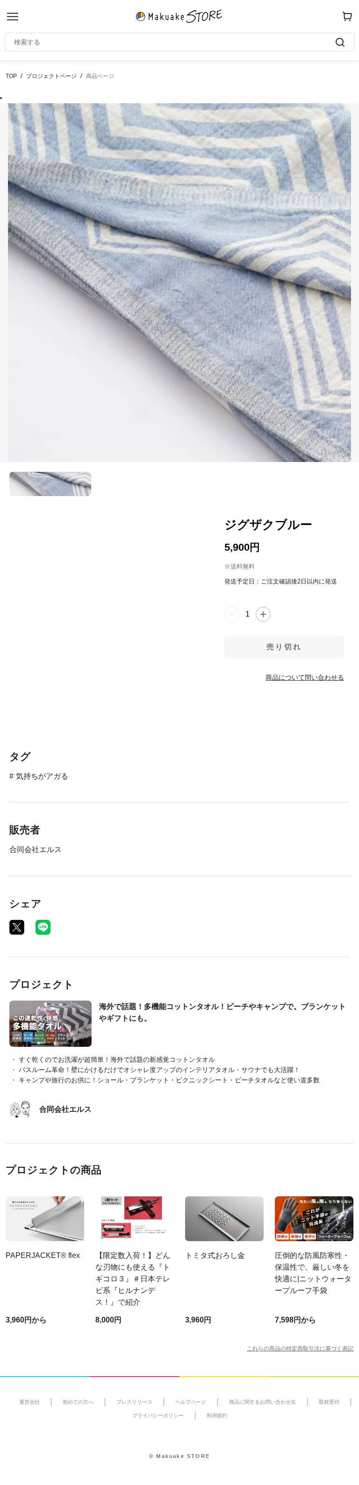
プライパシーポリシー (158, 1415)
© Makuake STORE (179, 1456)
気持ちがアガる (42, 776)
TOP (11, 76)
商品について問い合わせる (305, 677)
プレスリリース (134, 1402)
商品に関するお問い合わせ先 (262, 1402)
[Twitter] (16, 927)
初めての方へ (78, 1402)
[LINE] (43, 927)
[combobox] (175, 42)
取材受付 (329, 1402)
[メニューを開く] (13, 16)
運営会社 (29, 1402)
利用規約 (217, 1415)
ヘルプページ (190, 1402)
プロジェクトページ (51, 76)
